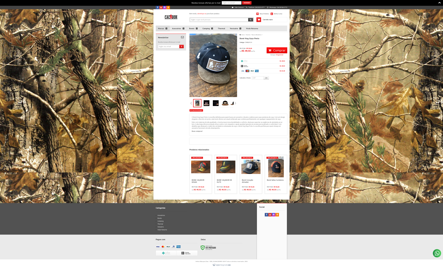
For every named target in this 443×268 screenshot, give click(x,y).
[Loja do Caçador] (171, 16)
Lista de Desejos (197, 110)
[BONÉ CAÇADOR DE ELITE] (226, 174)
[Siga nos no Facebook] (157, 8)
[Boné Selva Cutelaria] (276, 174)
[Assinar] (246, 3)
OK (266, 78)
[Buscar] (250, 19)
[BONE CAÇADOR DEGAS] (200, 174)
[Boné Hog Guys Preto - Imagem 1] (197, 103)
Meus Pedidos (264, 14)
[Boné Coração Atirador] (251, 174)
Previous (191, 103)
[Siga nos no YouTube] (270, 215)
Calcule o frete (245, 78)
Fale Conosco (239, 7)
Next (235, 102)
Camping (160, 221)
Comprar (278, 50)
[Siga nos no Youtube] (161, 8)
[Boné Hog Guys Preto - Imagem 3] (216, 103)
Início (243, 35)
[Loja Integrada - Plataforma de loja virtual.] (221, 265)
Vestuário (161, 227)
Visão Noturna (162, 230)
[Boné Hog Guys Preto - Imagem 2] (206, 103)
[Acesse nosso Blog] (168, 8)
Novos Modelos (256, 35)
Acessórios (161, 215)
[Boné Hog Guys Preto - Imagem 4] (225, 103)
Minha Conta (278, 14)
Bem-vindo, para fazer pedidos (204, 14)
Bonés (248, 35)
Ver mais (202, 182)
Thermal (160, 224)
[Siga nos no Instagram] (164, 8)
